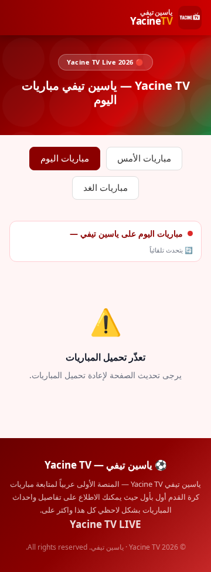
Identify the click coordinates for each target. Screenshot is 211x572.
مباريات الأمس (144, 158)
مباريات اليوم (64, 158)
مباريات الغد (105, 188)
